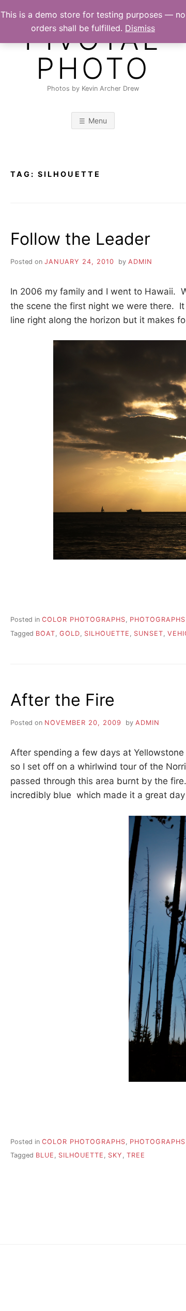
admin (140, 262)
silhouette (107, 633)
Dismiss (140, 28)
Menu (97, 120)
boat (45, 633)
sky (115, 1155)
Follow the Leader (80, 239)
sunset (148, 633)
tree (136, 1155)
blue (45, 1155)
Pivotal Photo (93, 54)
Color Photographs (84, 619)
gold (69, 633)
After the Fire (62, 700)
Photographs (157, 619)
